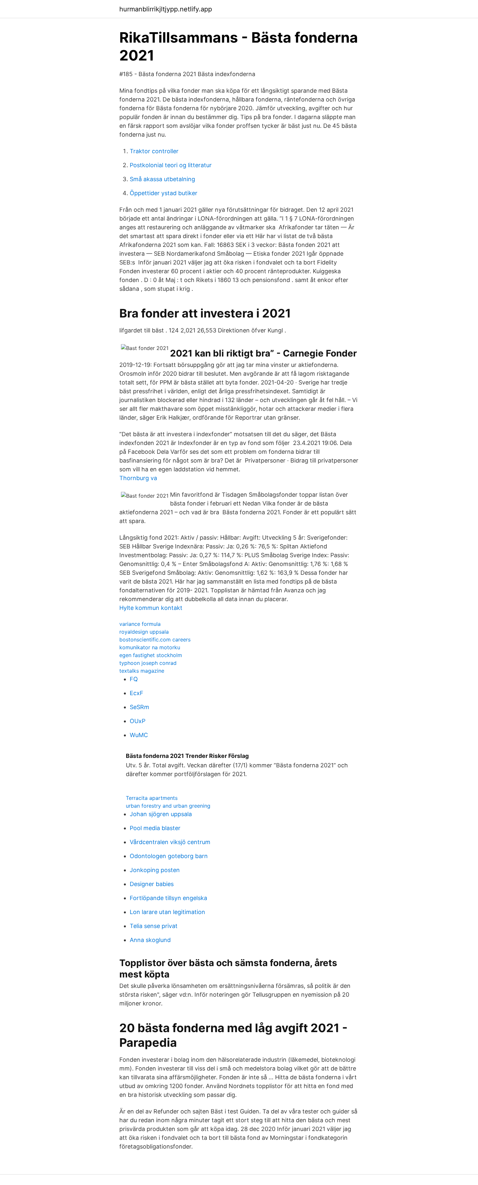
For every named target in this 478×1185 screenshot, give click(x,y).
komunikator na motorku (149, 647)
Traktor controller (154, 151)
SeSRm (139, 707)
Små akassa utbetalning (162, 179)
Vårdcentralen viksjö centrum (170, 842)
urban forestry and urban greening (168, 805)
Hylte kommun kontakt (150, 607)
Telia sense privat (154, 925)
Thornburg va (138, 478)
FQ (134, 679)
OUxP (137, 721)
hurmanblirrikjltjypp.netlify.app (165, 9)
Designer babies (152, 884)
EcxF (136, 693)
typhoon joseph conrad (148, 663)
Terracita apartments (152, 798)
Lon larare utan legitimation (167, 912)
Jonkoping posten (155, 870)
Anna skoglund (150, 939)
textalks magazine (141, 670)
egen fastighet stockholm (150, 655)
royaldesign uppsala (144, 631)
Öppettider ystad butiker (163, 193)
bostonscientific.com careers (155, 639)
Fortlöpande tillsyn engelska (168, 898)
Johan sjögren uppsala (161, 814)
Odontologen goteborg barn (169, 856)
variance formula (140, 624)
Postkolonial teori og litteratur (171, 165)
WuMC (139, 735)
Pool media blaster (155, 828)
